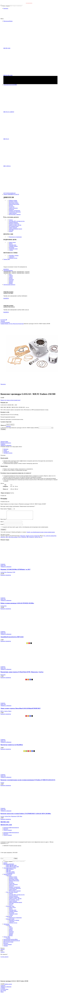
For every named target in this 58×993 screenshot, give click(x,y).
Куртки (11, 278)
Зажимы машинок (13, 222)
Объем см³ (3, 425)
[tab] (30, 449)
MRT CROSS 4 (9, 869)
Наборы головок (13, 200)
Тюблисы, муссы (13, 258)
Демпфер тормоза (13, 246)
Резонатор (11, 209)
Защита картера (13, 213)
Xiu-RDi (8, 938)
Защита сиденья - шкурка (15, 225)
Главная (3, 323)
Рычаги (11, 231)
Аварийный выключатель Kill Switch (12, 637)
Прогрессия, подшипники (15, 236)
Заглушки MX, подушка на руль (16, 221)
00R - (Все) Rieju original (11, 537)
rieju (39, 537)
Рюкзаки (11, 280)
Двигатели (15, 323)
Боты (10, 274)
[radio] (8, 424)
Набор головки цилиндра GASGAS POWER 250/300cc (17, 603)
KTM (14, 572)
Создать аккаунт (4, 956)
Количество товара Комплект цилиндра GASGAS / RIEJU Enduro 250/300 (20, 427)
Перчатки (11, 279)
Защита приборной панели (15, 228)
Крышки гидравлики (14, 897)
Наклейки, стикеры (13, 255)
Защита (11, 277)
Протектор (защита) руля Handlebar (12, 744)
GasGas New (4, 572)
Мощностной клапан (14, 204)
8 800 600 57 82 (29, 1)
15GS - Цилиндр (22, 537)
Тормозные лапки (13, 248)
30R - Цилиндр (30, 537)
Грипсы (11, 219)
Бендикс (11, 205)
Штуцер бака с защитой (15, 214)
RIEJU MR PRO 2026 (11, 865)
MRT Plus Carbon (10, 871)
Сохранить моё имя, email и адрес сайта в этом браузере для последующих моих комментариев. (25, 527)
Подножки (11, 247)
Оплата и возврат (7, 835)
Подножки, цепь (10, 906)
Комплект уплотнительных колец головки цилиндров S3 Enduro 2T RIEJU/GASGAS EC (28, 780)
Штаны (11, 283)
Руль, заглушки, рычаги (12, 892)
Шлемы (11, 282)
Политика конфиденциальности (11, 832)
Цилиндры (11, 206)
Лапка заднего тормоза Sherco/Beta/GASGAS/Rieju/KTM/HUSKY (21, 708)
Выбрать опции (8, 984)
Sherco (9, 711)
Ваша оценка (4, 508)
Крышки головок (13, 201)
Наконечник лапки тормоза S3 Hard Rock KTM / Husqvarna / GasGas (22, 672)
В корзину (3, 429)
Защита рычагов (13, 227)
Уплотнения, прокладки (15, 211)
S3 (41, 537)
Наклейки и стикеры (14, 920)
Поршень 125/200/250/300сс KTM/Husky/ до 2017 (15, 569)
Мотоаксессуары (10, 918)
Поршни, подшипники (14, 210)
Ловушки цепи (12, 244)
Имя (2, 521)
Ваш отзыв (4, 519)
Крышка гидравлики (14, 223)
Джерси (11, 275)
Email (2, 524)
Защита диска (12, 242)
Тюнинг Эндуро (9, 323)
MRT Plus (8, 870)
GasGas (36, 537)
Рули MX (11, 230)
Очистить (8, 426)
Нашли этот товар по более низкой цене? (10, 400)
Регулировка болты (13, 226)
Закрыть (3, 949)
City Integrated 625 (10, 873)
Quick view (3, 565)
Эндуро (8, 925)
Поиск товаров (5, 5)
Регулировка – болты (14, 899)
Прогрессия (9, 916)
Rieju (21, 816)
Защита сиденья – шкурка (15, 898)
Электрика (11, 256)
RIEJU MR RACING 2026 (12, 866)
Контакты (5, 833)
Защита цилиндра (13, 208)
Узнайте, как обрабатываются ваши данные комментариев (41, 532)
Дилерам (5, 945)
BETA (2, 711)
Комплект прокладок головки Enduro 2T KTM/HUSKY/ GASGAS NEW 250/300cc (26, 813)
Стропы (11, 250)
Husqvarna (9, 572)
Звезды (10, 243)
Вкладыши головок (13, 203)
